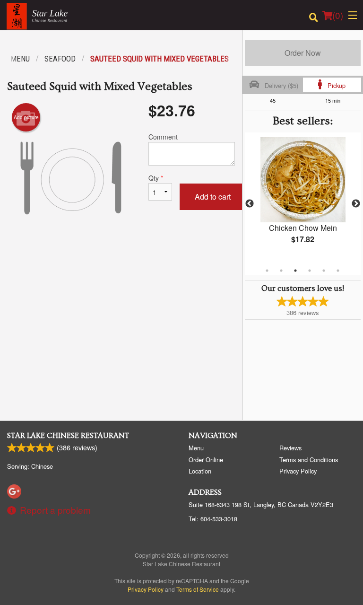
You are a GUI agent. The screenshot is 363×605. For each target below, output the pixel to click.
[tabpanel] (302, 198)
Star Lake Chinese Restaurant (68, 435)
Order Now (303, 52)
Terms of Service (197, 589)
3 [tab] (295, 270)
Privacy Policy (298, 470)
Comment (163, 136)
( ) (337, 15)
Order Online (206, 459)
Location (200, 470)
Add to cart (213, 196)
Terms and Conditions (308, 459)
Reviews (290, 447)
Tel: (213, 518)
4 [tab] (309, 270)
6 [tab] (338, 270)
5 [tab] (323, 270)
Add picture (26, 117)
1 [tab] (267, 270)
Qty (155, 178)
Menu (196, 447)
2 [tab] (281, 270)
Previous (249, 204)
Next (356, 204)
